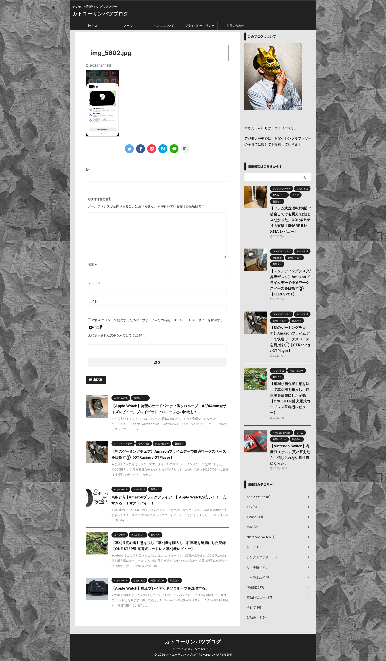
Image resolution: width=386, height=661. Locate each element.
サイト (92, 301)
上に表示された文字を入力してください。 (117, 335)
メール (128, 25)
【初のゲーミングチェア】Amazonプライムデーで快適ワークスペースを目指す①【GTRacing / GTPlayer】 (290, 339)
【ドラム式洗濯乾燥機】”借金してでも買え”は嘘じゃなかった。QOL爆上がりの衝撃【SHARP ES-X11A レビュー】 (290, 220)
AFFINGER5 (224, 654)
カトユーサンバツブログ (100, 14)
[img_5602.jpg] (162, 148)
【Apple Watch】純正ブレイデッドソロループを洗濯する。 (160, 588)
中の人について (164, 25)
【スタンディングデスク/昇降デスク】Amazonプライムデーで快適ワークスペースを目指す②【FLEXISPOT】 (290, 282)
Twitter (92, 25)
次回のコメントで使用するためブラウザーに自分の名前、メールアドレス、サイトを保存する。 (159, 320)
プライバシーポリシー (199, 25)
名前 (92, 264)
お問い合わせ (235, 25)
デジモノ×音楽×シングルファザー (193, 649)
